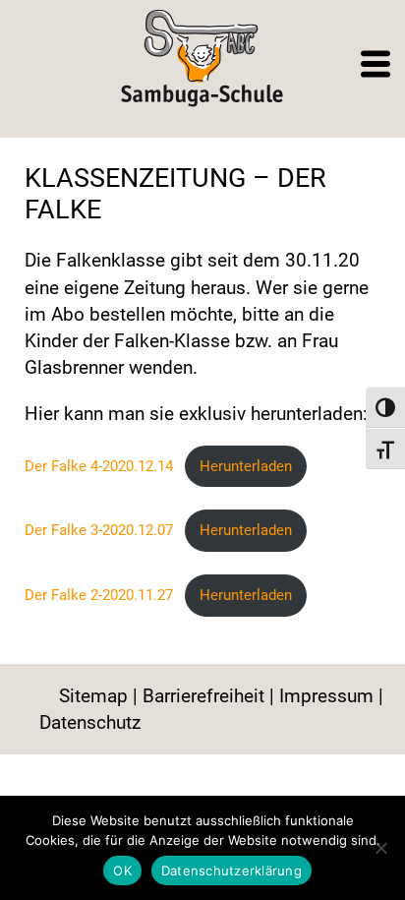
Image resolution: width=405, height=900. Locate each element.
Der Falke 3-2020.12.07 (99, 530)
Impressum (326, 696)
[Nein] (380, 848)
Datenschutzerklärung (231, 870)
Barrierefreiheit (203, 696)
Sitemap (93, 696)
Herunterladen (246, 466)
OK (122, 870)
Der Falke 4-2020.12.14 (99, 466)
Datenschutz (90, 722)
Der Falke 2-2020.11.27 (99, 595)
